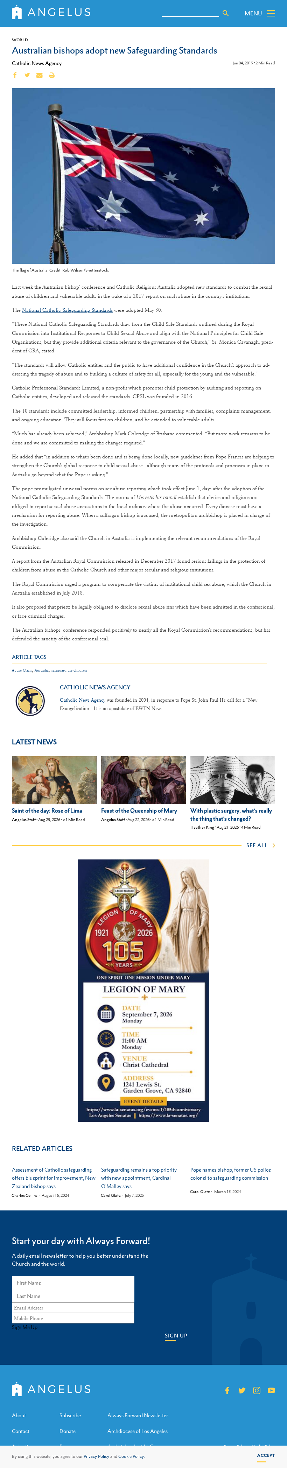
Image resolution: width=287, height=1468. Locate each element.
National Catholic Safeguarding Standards (67, 310)
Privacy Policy (96, 1456)
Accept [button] (266, 1455)
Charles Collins (24, 1195)
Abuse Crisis (22, 670)
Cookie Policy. (131, 1456)
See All (257, 845)
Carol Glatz (111, 1195)
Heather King (202, 827)
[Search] (226, 13)
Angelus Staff (24, 819)
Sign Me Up (24, 1327)
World (20, 39)
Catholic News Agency (37, 63)
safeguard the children (69, 670)
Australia (42, 670)
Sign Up (176, 1336)
